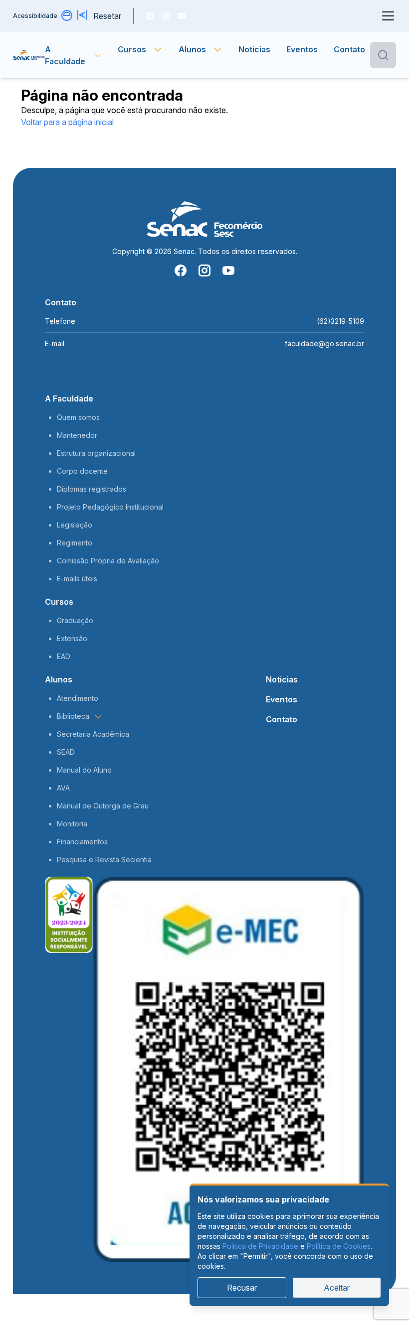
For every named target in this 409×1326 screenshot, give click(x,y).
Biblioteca (73, 716)
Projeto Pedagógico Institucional (110, 507)
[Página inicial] (29, 55)
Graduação (75, 620)
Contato (349, 49)
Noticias (282, 679)
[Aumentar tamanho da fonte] (83, 16)
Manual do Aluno (84, 770)
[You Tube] (182, 16)
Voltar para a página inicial (67, 122)
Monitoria (72, 823)
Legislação (74, 525)
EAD (63, 656)
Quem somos (78, 417)
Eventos (302, 49)
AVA (63, 788)
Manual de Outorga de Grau (103, 805)
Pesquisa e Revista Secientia (104, 859)
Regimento (74, 542)
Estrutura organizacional (96, 453)
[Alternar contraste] (67, 16)
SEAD (66, 752)
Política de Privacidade (260, 1246)
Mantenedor (77, 435)
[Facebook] (150, 16)
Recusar (242, 1288)
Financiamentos (82, 841)
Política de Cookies (339, 1246)
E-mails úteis (77, 578)
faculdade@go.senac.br (324, 343)
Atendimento (77, 698)
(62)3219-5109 (340, 321)
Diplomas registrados (91, 489)
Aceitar (337, 1288)
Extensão (72, 638)
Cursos (59, 602)
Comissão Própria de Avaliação (108, 560)
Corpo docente (82, 471)
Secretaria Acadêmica (93, 734)
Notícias (254, 49)
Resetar (107, 16)
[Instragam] (166, 16)
